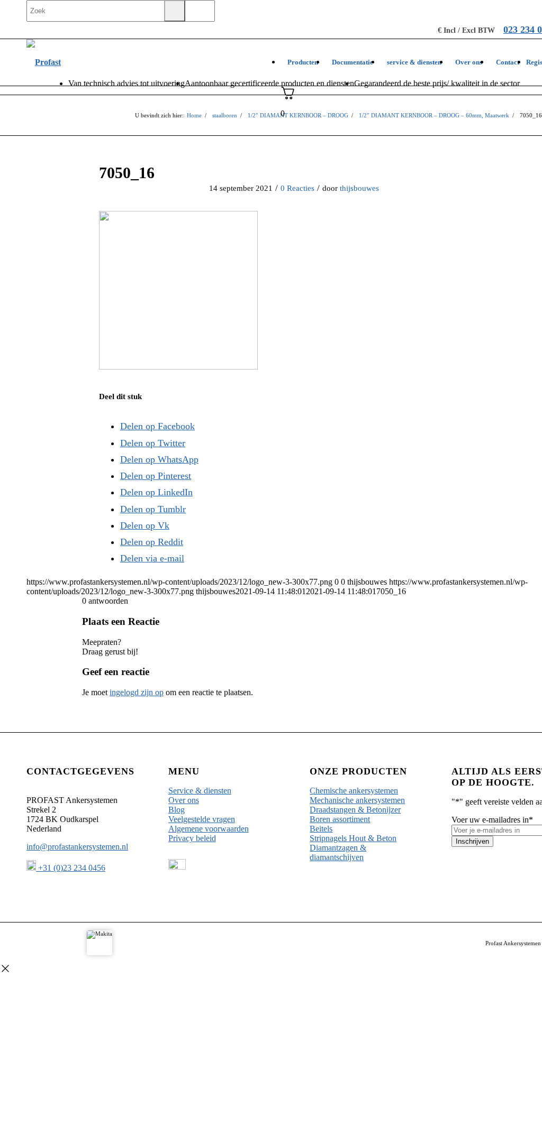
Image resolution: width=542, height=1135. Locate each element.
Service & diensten (199, 790)
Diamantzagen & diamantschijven (338, 852)
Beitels (321, 828)
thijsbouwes (359, 188)
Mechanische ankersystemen (357, 800)
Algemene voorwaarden (208, 828)
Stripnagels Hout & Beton (353, 838)
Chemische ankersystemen (354, 790)
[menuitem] (303, 62)
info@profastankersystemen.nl (77, 846)
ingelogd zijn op (137, 692)
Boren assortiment (340, 819)
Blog (176, 809)
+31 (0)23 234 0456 (70, 867)
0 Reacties (297, 188)
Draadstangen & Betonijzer (355, 809)
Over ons (183, 800)
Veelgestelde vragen (201, 819)
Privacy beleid (192, 838)
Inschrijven (472, 841)
